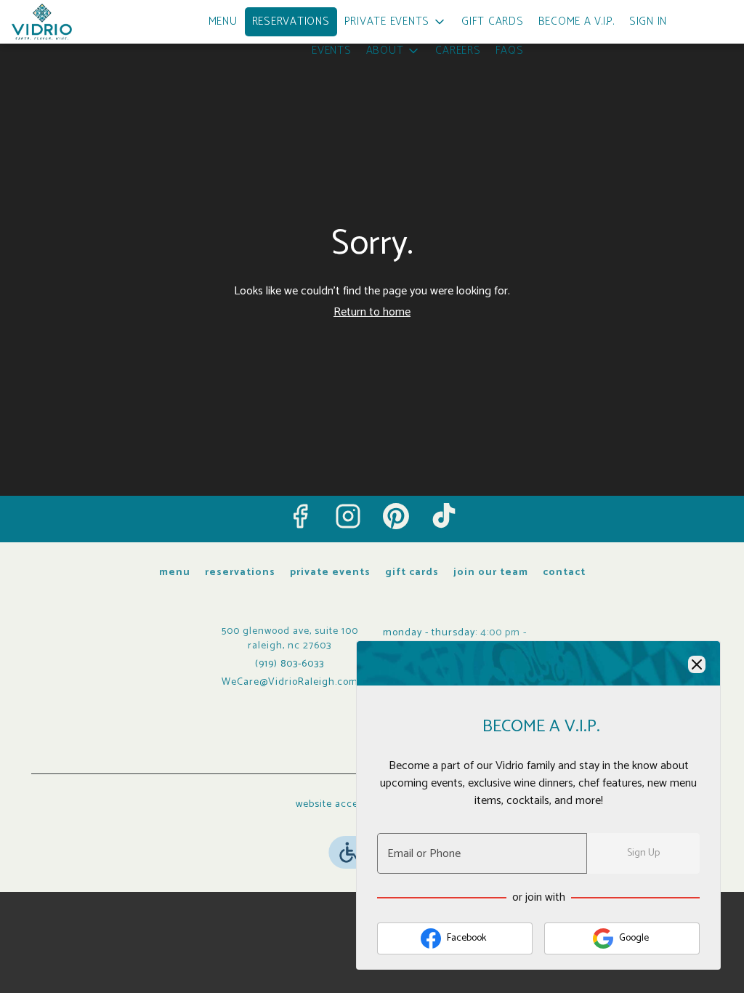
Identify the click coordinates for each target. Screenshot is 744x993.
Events (332, 50)
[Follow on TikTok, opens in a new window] (444, 516)
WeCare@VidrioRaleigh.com (290, 682)
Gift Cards (492, 21)
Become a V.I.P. (576, 21)
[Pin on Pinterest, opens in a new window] (396, 516)
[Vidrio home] (77, 22)
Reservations (291, 21)
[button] (396, 21)
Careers (457, 50)
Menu (223, 21)
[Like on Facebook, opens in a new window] (300, 516)
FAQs (510, 50)
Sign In (648, 21)
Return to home (372, 312)
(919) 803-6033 (289, 664)
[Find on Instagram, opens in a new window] (348, 516)
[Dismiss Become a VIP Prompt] (696, 664)
